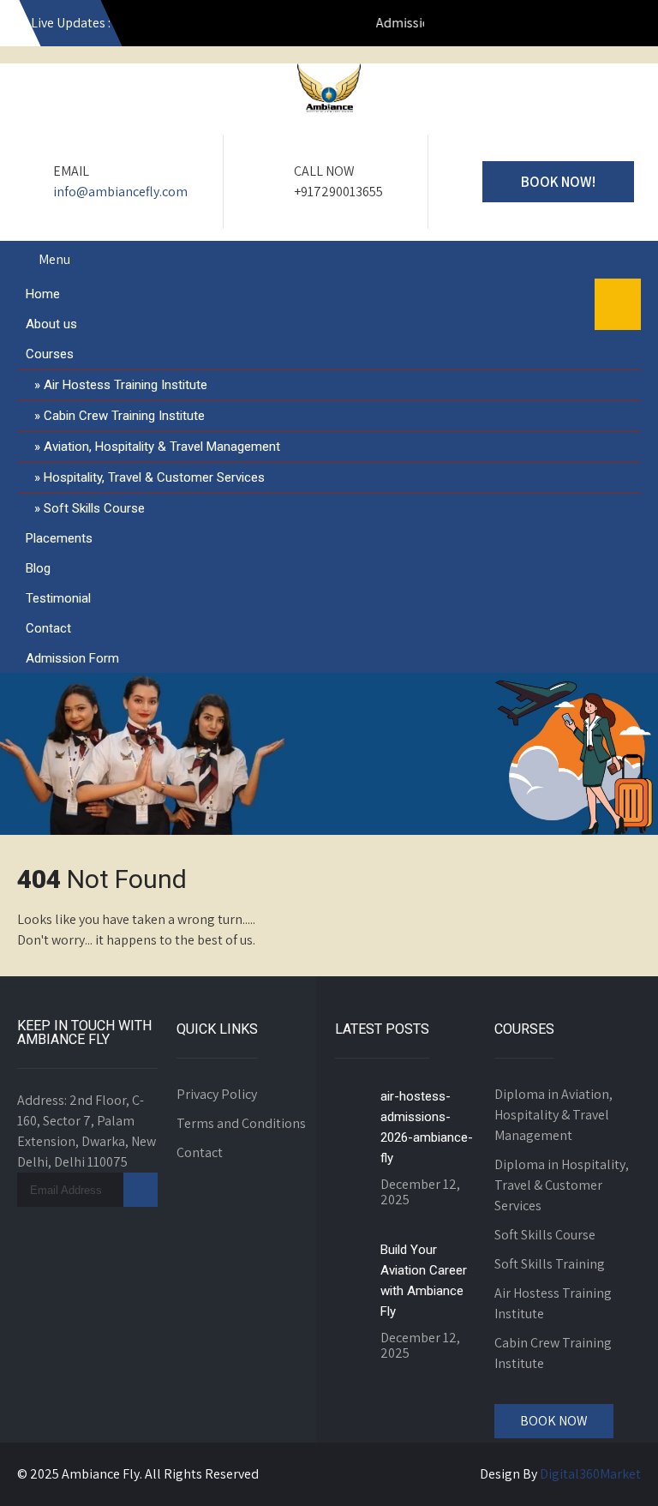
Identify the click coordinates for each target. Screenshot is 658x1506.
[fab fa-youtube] (439, 25)
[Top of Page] (609, 1469)
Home (43, 294)
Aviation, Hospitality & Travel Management (162, 446)
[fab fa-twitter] (587, 25)
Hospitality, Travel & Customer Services (154, 477)
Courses (50, 354)
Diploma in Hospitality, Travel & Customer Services (561, 1185)
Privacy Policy (216, 1094)
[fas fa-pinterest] (624, 25)
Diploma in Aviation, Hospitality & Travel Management (553, 1114)
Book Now (554, 1421)
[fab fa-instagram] (476, 25)
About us (51, 324)
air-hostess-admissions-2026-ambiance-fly (426, 1127)
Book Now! (558, 181)
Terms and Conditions (241, 1123)
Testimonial (58, 598)
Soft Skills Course (94, 508)
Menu (54, 259)
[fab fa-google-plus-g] (550, 25)
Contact (48, 628)
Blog (38, 568)
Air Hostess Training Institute (125, 385)
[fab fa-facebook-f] (513, 25)
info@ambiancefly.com (120, 192)
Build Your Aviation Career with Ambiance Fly (423, 1280)
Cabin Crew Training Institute (124, 415)
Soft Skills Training (549, 1264)
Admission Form (72, 658)
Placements (59, 538)
